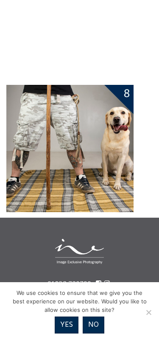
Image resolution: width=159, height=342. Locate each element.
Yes (66, 325)
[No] (148, 312)
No (93, 325)
